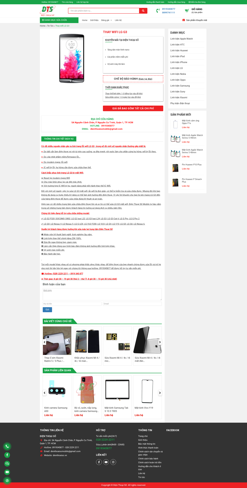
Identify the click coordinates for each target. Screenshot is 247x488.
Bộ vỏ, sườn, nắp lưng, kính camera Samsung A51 (85, 411)
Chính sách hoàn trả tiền (149, 462)
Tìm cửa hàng (67, 2)
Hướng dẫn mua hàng (176, 2)
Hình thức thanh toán (148, 447)
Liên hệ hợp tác (82, 2)
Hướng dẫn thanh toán (155, 2)
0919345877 (53, 2)
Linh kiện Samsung (180, 85)
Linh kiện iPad (177, 56)
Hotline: (95, 125)
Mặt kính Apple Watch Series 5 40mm (192, 151)
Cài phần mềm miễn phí (117, 57)
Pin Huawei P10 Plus (192, 164)
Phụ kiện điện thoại (180, 103)
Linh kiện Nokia (178, 74)
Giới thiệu (94, 20)
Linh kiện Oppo (178, 80)
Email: (85, 129)
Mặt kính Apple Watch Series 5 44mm (192, 136)
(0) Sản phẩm (197, 12)
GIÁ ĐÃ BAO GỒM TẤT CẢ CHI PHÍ (133, 108)
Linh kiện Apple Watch (181, 38)
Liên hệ (141, 473)
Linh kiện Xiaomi (178, 97)
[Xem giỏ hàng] (187, 10)
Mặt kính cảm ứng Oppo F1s (190, 122)
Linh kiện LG (176, 68)
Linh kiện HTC (177, 44)
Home (84, 20)
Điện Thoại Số (120, 485)
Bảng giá (105, 20)
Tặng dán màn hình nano (118, 50)
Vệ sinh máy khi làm (116, 64)
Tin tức (141, 477)
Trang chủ (143, 436)
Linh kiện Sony (177, 91)
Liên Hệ (118, 20)
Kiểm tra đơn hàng (197, 2)
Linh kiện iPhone (178, 62)
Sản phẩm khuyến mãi (196, 20)
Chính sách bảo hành (148, 458)
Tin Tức (50, 26)
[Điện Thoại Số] (47, 10)
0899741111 (168, 12)
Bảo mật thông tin (146, 444)
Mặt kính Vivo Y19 (144, 407)
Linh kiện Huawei (179, 50)
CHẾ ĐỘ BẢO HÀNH (133, 78)
